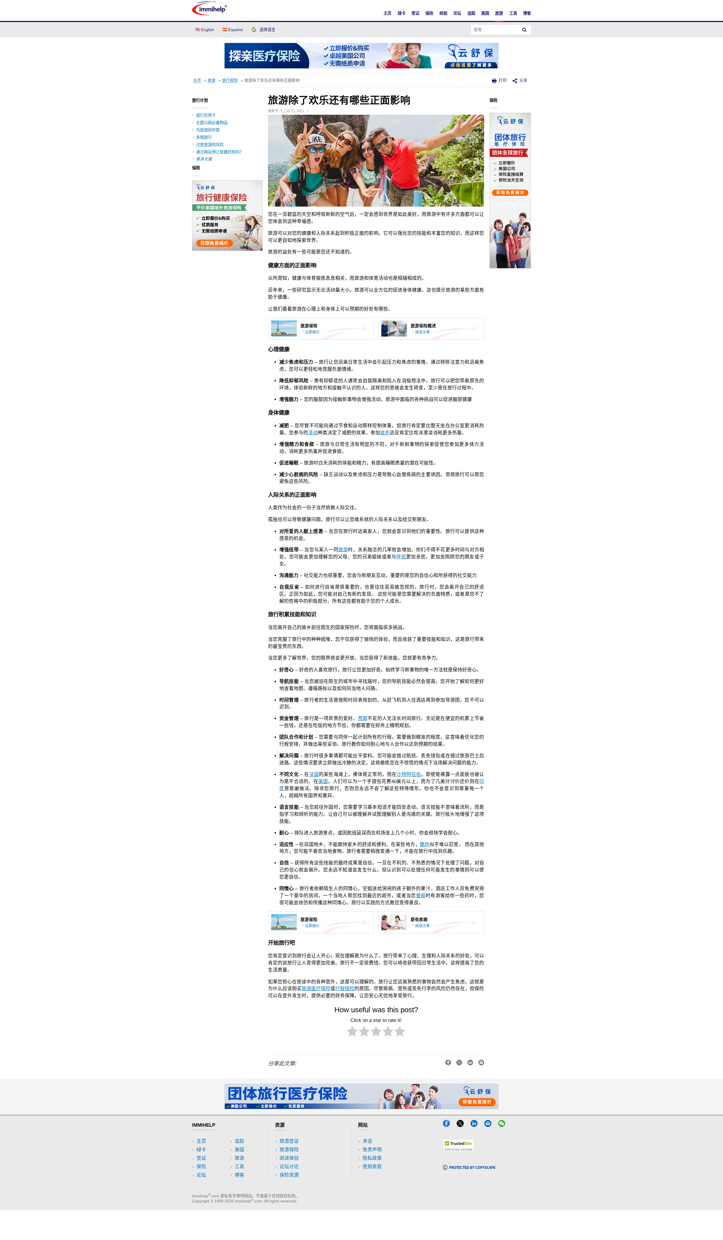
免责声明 (372, 1149)
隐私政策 (372, 1158)
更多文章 (204, 159)
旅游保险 (289, 1149)
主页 (387, 13)
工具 (513, 13)
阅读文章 (422, 332)
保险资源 (289, 1175)
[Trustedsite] (458, 1150)
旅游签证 (289, 1141)
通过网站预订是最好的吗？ (219, 152)
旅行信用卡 (206, 115)
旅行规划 (230, 80)
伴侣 (401, 557)
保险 (429, 13)
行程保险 (344, 988)
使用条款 (372, 1166)
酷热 (425, 844)
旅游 (499, 13)
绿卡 (402, 13)
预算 (362, 718)
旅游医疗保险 (316, 988)
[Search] (524, 29)
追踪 (471, 13)
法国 (314, 774)
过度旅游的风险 (210, 144)
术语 (367, 1141)
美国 (485, 13)
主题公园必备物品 (212, 122)
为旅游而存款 (208, 130)
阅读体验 (289, 1158)
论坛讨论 (289, 1166)
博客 (527, 13)
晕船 (421, 895)
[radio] (352, 1032)
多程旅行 (204, 137)
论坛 (457, 13)
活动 (313, 432)
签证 (415, 13)
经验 (443, 13)
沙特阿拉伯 (409, 774)
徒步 (385, 432)
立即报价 (312, 332)
